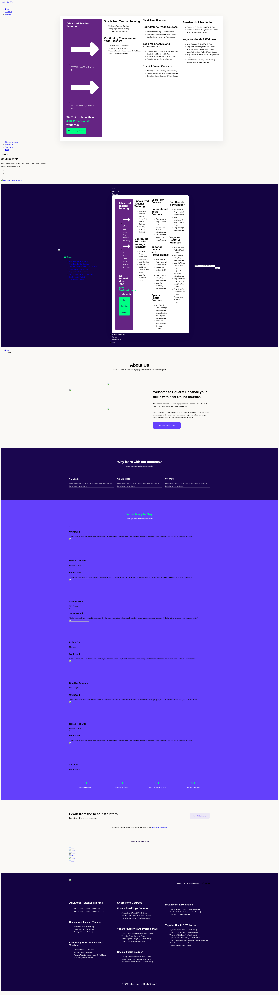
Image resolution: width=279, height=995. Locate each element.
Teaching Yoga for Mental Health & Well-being (124, 51)
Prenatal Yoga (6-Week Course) (198, 62)
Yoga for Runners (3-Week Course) (159, 59)
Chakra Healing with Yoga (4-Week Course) (162, 73)
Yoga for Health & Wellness (78, 272)
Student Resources (11, 142)
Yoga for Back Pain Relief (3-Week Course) (202, 52)
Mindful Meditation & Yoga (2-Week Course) (202, 30)
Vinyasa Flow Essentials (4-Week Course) (161, 34)
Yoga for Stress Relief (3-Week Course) (200, 44)
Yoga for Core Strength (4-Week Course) (201, 47)
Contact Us (9, 144)
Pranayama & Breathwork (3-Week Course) (202, 27)
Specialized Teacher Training (79, 264)
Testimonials (9, 147)
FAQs (7, 150)
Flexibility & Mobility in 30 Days (158, 54)
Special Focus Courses (76, 280)
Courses (8, 14)
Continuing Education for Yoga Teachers (83, 267)
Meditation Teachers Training (118, 26)
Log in (217, 268)
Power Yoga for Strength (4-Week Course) (161, 56)
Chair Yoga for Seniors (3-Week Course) (201, 60)
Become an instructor (159, 827)
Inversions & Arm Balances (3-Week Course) (162, 76)
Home (7, 9)
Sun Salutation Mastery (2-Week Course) (161, 37)
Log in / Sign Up (7, 2)
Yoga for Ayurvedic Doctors (118, 53)
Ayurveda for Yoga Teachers (118, 48)
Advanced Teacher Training (78, 261)
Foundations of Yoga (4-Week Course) (160, 32)
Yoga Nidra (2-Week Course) (197, 32)
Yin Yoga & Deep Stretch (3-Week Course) (162, 71)
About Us (8, 12)
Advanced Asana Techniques (118, 46)
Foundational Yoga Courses (78, 269)
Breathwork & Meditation (77, 277)
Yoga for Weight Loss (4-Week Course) (200, 49)
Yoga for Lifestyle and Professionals (81, 274)
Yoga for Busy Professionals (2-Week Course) (163, 51)
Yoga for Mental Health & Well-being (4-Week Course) (188, 940)
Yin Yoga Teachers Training (118, 31)
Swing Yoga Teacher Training (118, 29)
